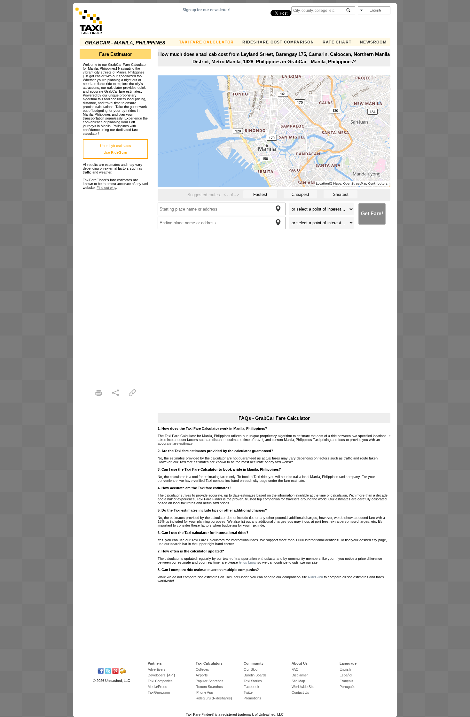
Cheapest (300, 194)
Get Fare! (372, 213)
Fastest (260, 194)
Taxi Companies (160, 681)
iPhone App (204, 692)
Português (348, 687)
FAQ (295, 669)
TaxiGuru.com (159, 692)
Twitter (249, 692)
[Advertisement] (115, 285)
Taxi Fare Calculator (206, 42)
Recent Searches (209, 687)
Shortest (341, 194)
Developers (157, 675)
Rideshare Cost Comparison (278, 42)
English (345, 669)
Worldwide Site (303, 687)
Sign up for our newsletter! (207, 10)
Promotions (252, 698)
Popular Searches (209, 681)
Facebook (251, 687)
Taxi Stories (253, 681)
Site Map (298, 681)
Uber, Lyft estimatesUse (115, 149)
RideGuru (315, 577)
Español (346, 675)
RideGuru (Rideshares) (214, 698)
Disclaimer (300, 675)
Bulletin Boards (255, 675)
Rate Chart (337, 42)
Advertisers (157, 669)
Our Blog (250, 669)
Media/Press (157, 687)
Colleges (202, 669)
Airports (202, 675)
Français (346, 681)
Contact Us (300, 692)
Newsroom (373, 42)
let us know (247, 562)
